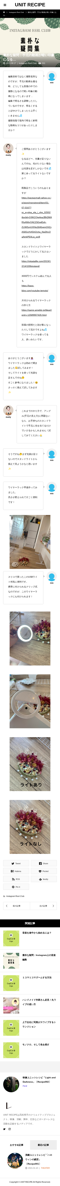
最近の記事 (43, 1145)
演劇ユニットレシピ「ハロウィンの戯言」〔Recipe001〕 (38, 1159)
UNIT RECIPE (30, 4)
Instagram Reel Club (28, 63)
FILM (13, 1086)
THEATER (45, 1168)
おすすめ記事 (16, 1145)
